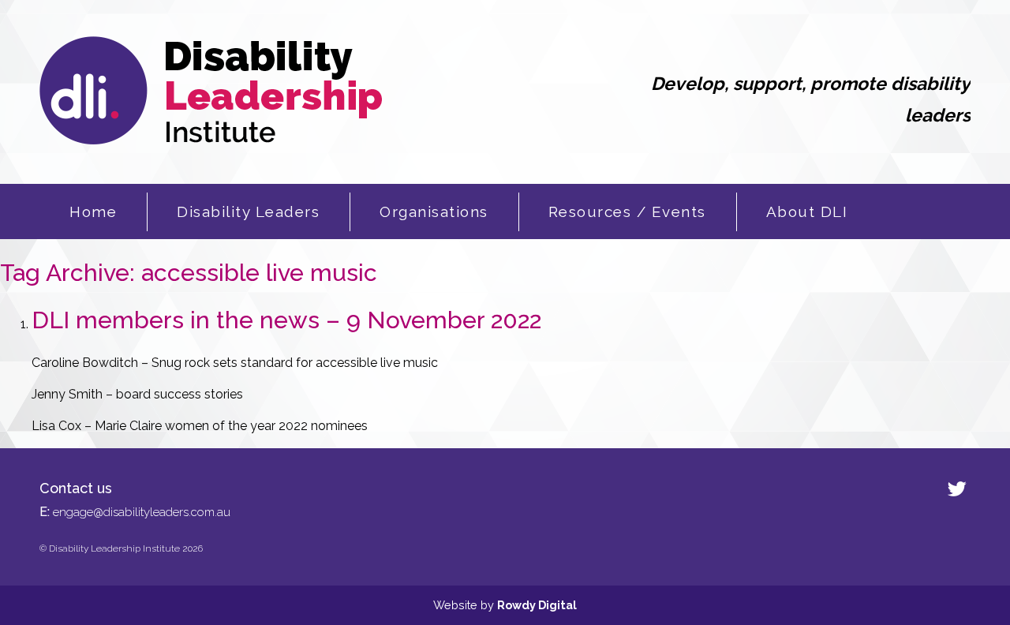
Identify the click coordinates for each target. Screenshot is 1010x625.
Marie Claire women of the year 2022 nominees (231, 425)
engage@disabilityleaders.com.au (141, 512)
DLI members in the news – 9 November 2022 (286, 320)
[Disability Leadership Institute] (210, 140)
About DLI (807, 211)
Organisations (434, 211)
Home (93, 211)
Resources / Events (627, 211)
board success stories (179, 394)
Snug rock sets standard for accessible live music (295, 362)
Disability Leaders (248, 211)
